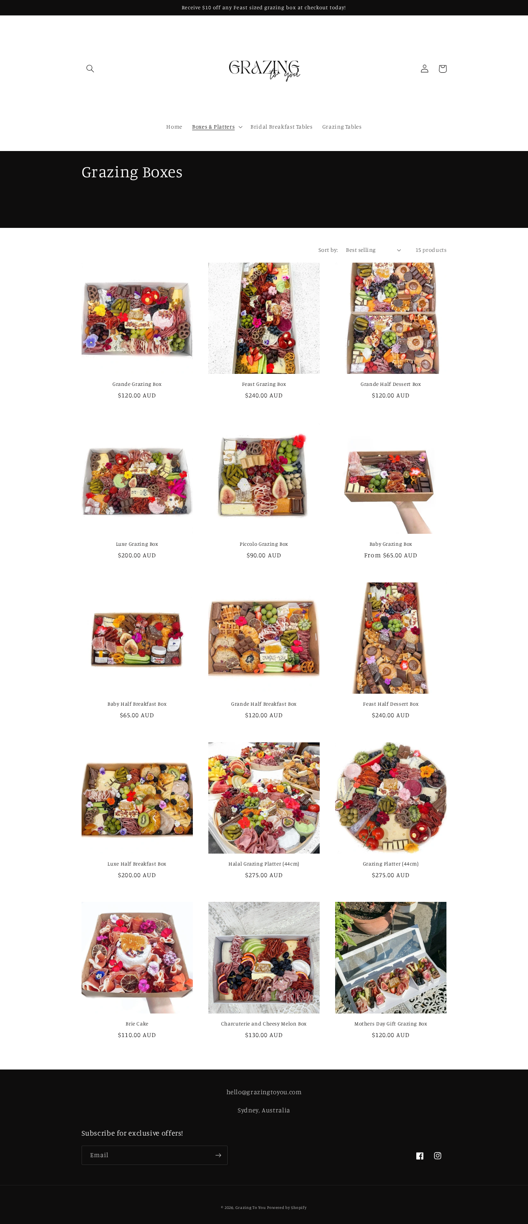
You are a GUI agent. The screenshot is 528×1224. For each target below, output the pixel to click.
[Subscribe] (218, 1155)
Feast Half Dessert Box (391, 704)
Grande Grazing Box (137, 384)
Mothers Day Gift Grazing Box (391, 1023)
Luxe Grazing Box (137, 544)
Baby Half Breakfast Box (137, 704)
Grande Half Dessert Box (391, 384)
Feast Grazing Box (264, 384)
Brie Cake (137, 1023)
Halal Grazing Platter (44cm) (264, 864)
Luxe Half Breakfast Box (137, 864)
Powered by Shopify (287, 1207)
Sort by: (328, 249)
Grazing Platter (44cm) (391, 864)
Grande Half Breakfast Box (264, 704)
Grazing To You (250, 1207)
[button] (90, 69)
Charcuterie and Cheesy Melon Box (264, 1023)
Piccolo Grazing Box (264, 544)
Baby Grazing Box (391, 544)
